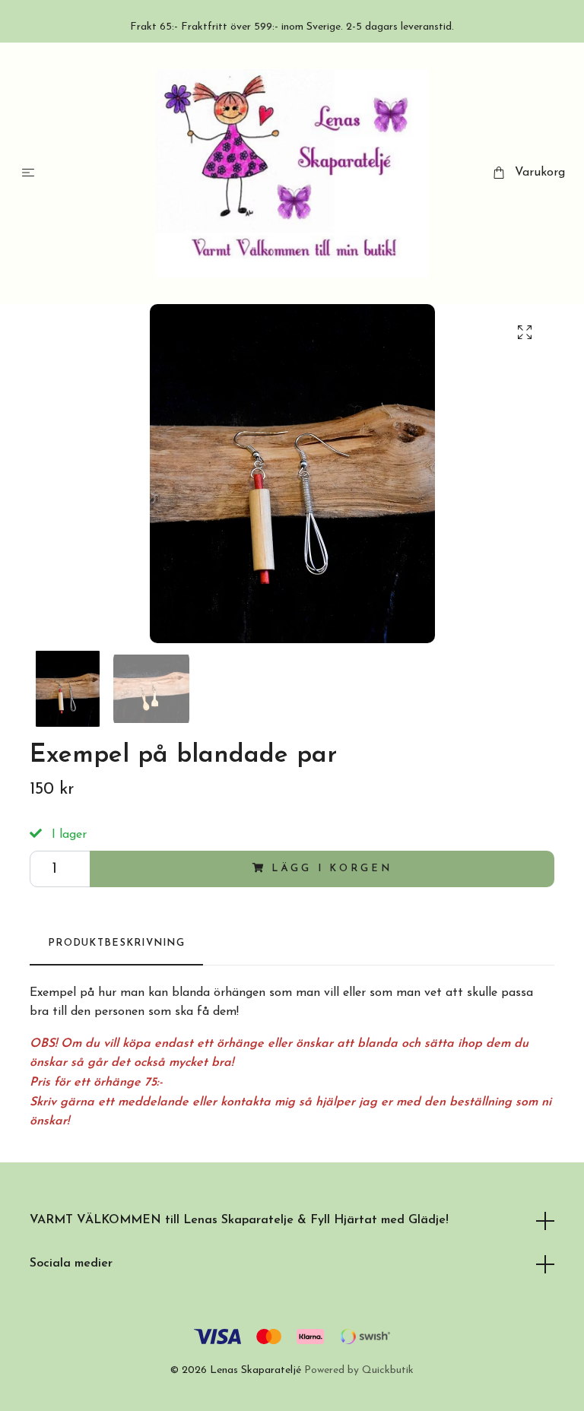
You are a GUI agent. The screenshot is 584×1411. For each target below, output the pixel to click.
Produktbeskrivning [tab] (116, 943)
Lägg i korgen (331, 869)
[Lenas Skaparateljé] (292, 173)
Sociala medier (71, 1263)
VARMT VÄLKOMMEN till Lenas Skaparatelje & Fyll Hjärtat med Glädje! (239, 1220)
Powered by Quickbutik (359, 1370)
